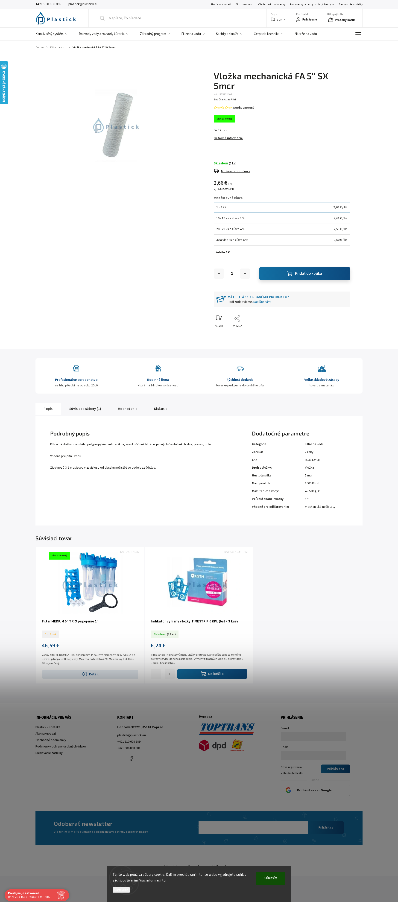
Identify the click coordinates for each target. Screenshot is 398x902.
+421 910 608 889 (128, 741)
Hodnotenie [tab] (128, 408)
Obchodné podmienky (271, 4)
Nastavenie (121, 890)
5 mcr (309, 475)
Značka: (225, 100)
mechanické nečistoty (320, 507)
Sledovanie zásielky (351, 4)
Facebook (131, 758)
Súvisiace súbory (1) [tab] (85, 408)
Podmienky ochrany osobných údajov (312, 4)
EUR (280, 20)
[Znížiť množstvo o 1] (219, 274)
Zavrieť (342, 334)
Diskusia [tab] (161, 408)
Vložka (309, 467)
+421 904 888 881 (128, 748)
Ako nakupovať (245, 4)
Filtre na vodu (314, 444)
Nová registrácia (291, 767)
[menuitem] (54, 34)
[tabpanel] (90, 615)
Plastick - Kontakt (221, 4)
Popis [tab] (48, 408)
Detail (94, 674)
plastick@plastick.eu (131, 735)
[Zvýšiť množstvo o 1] (245, 274)
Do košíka (170, 674)
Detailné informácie (228, 138)
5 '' (307, 499)
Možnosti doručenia (235, 171)
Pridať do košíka (308, 273)
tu (164, 880)
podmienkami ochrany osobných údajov (122, 832)
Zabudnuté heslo (292, 773)
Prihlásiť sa (326, 827)
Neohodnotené (244, 107)
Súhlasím (270, 878)
